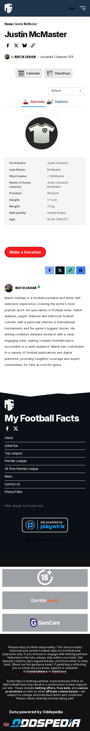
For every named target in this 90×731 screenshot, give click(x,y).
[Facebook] (7, 429)
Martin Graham (25, 57)
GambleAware (37, 671)
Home (9, 23)
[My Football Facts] (8, 8)
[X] (15, 429)
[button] (63, 8)
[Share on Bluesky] (24, 45)
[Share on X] (16, 45)
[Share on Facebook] (8, 45)
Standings (62, 73)
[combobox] (66, 90)
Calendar (33, 73)
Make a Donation (25, 252)
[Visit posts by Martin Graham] (7, 56)
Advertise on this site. (45, 539)
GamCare (59, 671)
